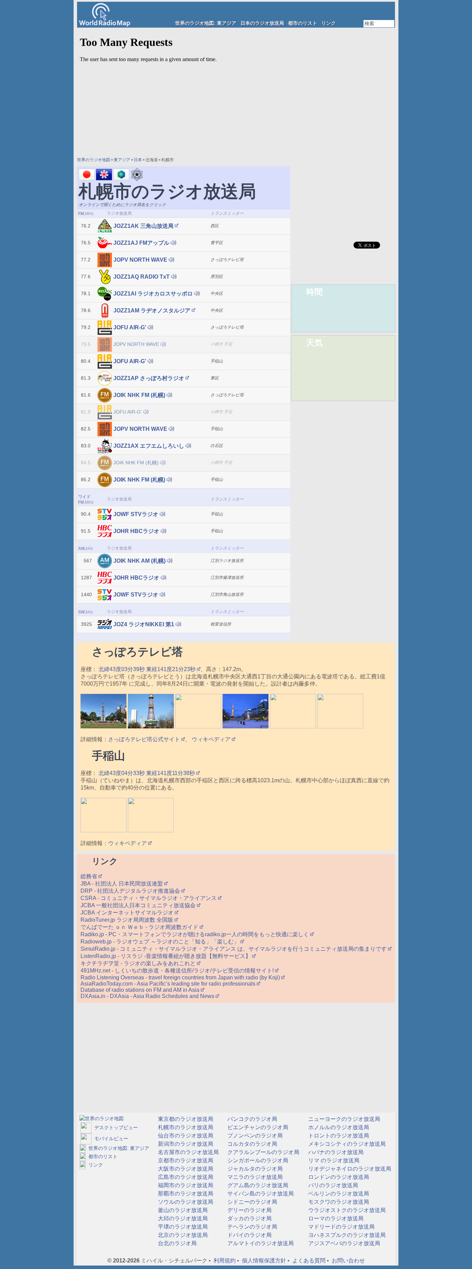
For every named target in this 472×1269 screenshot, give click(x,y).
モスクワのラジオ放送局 (338, 1202)
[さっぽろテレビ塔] (103, 726)
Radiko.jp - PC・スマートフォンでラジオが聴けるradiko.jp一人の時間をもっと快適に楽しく (195, 934)
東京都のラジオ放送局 (185, 1119)
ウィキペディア (212, 739)
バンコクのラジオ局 (251, 1119)
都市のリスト (302, 23)
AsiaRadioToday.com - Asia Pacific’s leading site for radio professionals (169, 984)
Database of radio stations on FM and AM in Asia (141, 990)
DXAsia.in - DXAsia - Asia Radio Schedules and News (148, 996)
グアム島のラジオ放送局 (257, 1185)
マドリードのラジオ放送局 (341, 1227)
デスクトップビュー (115, 1127)
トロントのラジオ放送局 (338, 1136)
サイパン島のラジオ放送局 (260, 1194)
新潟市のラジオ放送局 (185, 1144)
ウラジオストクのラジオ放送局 (346, 1210)
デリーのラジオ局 (249, 1210)
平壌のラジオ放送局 (182, 1227)
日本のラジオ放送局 (262, 23)
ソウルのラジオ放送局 (185, 1202)
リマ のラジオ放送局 (333, 1160)
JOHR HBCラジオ (136, 531)
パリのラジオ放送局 (332, 1185)
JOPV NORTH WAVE (140, 260)
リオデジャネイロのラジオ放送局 (349, 1169)
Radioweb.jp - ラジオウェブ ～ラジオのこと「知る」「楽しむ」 (160, 942)
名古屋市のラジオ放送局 (188, 1152)
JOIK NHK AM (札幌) (139, 561)
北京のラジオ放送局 (182, 1235)
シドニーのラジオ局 (251, 1202)
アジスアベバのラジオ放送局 (343, 1243)
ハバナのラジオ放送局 (335, 1152)
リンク (328, 23)
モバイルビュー (110, 1138)
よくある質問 (308, 1260)
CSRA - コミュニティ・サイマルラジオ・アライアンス (149, 898)
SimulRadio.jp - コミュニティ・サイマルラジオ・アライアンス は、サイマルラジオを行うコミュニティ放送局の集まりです (234, 949)
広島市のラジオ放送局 (185, 1177)
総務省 (89, 876)
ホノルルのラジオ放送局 (338, 1127)
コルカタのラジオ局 (251, 1144)
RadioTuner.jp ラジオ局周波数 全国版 (127, 920)
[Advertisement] (343, 131)
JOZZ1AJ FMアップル (141, 243)
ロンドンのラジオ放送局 (338, 1177)
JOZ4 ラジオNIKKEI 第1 (144, 624)
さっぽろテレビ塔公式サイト (144, 739)
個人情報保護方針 (264, 1260)
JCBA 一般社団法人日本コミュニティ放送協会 (139, 905)
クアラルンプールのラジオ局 (262, 1152)
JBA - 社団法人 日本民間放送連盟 (122, 884)
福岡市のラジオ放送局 (185, 1185)
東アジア (122, 159)
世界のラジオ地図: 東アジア (205, 23)
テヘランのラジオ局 (251, 1227)
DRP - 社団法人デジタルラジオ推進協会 (131, 891)
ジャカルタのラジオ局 (254, 1169)
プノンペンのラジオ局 (254, 1136)
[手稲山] (103, 830)
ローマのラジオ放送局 (335, 1218)
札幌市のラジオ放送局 (185, 1127)
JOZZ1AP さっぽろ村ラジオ (149, 378)
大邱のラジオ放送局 (182, 1218)
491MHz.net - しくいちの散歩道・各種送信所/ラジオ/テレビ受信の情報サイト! (178, 970)
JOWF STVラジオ (136, 514)
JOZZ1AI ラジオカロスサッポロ (153, 294)
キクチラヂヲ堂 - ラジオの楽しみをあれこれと (139, 963)
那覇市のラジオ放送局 (185, 1194)
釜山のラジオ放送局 (182, 1210)
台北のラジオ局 (177, 1243)
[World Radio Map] (105, 25)
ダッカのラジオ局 (249, 1218)
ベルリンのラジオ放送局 (338, 1194)
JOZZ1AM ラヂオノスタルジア (152, 310)
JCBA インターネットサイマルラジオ (128, 913)
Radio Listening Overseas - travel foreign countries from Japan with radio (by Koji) (181, 977)
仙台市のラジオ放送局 (185, 1136)
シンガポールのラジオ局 (257, 1160)
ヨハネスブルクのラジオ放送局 (346, 1235)
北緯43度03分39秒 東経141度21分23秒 (147, 669)
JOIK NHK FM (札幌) (139, 395)
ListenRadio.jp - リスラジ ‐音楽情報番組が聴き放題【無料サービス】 (166, 956)
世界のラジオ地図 (93, 159)
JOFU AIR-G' (130, 327)
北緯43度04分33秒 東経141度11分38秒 (146, 773)
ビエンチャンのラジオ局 (257, 1127)
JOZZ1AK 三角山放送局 (143, 226)
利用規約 (225, 1260)
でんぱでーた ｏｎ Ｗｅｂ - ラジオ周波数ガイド (140, 927)
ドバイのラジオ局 (249, 1235)
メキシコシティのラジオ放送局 (346, 1144)
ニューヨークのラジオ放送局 (343, 1119)
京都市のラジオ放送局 (185, 1160)
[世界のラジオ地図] (101, 1118)
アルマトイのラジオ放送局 (260, 1243)
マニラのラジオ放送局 (254, 1177)
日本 (138, 159)
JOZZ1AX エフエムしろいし (149, 446)
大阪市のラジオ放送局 (185, 1169)
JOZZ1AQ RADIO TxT (141, 277)
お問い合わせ (348, 1260)
